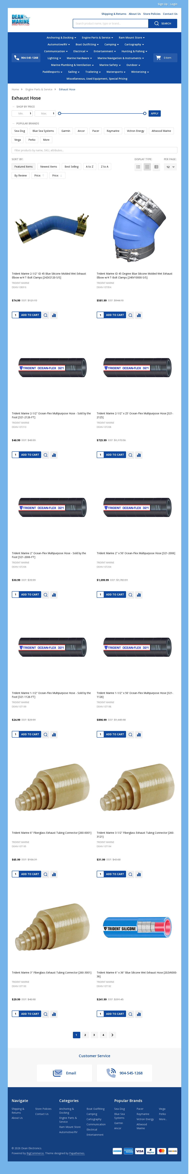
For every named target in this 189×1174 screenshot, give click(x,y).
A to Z (89, 166)
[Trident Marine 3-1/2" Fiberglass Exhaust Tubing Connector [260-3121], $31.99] (137, 787)
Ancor (81, 131)
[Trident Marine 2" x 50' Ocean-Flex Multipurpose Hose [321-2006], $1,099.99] (137, 507)
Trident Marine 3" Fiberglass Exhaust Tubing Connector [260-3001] (51, 972)
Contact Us (170, 14)
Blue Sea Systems (43, 131)
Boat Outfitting (86, 44)
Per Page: (170, 159)
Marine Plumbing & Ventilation (71, 65)
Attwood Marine (161, 131)
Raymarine (113, 131)
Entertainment (103, 51)
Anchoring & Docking (60, 37)
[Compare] (54, 315)
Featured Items (23, 166)
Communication (54, 51)
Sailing (72, 72)
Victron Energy (135, 131)
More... (163, 1119)
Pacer (95, 131)
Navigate (20, 1100)
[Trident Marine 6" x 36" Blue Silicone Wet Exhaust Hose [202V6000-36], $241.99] (137, 926)
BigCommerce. (35, 1153)
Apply (154, 113)
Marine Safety (108, 65)
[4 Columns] (147, 167)
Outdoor (132, 65)
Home (15, 89)
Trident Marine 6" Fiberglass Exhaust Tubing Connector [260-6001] (51, 832)
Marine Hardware (78, 58)
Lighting (53, 58)
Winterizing (138, 72)
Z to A (104, 166)
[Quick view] (45, 315)
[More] (75, 37)
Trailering (91, 72)
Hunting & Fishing (133, 51)
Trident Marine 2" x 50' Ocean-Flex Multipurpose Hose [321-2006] (136, 553)
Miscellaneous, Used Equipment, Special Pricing (97, 78)
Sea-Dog (19, 131)
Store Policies (151, 14)
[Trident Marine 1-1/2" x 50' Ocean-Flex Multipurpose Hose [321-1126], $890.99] (137, 647)
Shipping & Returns (114, 14)
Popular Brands (27, 123)
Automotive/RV (57, 44)
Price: (40, 176)
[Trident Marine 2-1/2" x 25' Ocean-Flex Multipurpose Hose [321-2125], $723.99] (137, 367)
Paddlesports (51, 72)
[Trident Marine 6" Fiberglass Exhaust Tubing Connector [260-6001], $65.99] (52, 787)
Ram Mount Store (130, 37)
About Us (135, 14)
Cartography (133, 44)
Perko (31, 139)
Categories (69, 1100)
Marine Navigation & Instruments (119, 58)
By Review (20, 175)
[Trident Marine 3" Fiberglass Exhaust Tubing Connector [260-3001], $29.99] (52, 926)
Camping (110, 44)
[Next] (112, 1035)
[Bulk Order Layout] (156, 167)
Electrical (79, 51)
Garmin (65, 131)
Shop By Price (25, 106)
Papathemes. (77, 1153)
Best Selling (71, 166)
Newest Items (48, 166)
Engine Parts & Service (96, 37)
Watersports (114, 72)
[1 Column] (138, 167)
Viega (17, 139)
